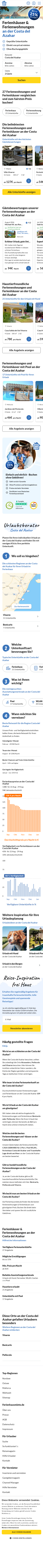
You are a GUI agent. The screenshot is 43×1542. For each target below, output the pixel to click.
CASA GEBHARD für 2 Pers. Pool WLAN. (19, 1147)
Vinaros (9, 1065)
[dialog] (21, 1519)
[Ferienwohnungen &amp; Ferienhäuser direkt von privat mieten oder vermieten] (4, 3)
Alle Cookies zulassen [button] (21, 1532)
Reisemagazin (8, 1451)
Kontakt (6, 1460)
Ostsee (5, 1383)
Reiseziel (8, 55)
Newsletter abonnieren (21, 1028)
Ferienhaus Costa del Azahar (14, 1150)
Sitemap (6, 1397)
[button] (40, 3)
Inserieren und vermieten (14, 1473)
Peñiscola (36, 1062)
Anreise (8, 63)
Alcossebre (26, 1062)
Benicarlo (36, 1116)
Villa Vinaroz (9, 172)
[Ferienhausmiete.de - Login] (34, 3)
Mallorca (6, 1388)
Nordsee (6, 1378)
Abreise (28, 63)
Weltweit (6, 1392)
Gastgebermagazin (11, 1477)
